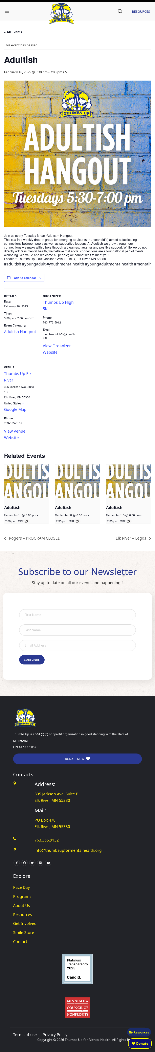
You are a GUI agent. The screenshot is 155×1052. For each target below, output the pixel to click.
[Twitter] (32, 863)
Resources (141, 1032)
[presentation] (26, 481)
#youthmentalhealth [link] (65, 264)
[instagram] (24, 863)
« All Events (13, 32)
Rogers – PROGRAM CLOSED (34, 538)
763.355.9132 (47, 840)
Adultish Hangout (20, 331)
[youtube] (48, 863)
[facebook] (17, 863)
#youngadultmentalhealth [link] (109, 264)
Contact (20, 941)
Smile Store (23, 932)
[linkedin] (40, 863)
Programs (22, 896)
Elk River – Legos (131, 538)
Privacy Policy (55, 1034)
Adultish (12, 507)
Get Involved (25, 923)
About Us (21, 905)
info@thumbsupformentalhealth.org (68, 850)
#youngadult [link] (34, 264)
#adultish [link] (12, 264)
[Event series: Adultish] (26, 521)
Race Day (21, 887)
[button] (120, 11)
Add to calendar (25, 278)
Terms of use (25, 1034)
